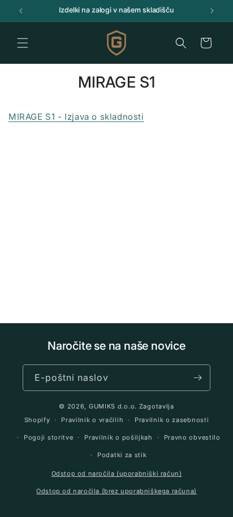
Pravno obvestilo (192, 437)
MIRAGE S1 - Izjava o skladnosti (76, 116)
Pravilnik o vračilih (92, 420)
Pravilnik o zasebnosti (172, 420)
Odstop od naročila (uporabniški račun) (116, 473)
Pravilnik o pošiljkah (118, 437)
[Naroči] (197, 377)
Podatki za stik (122, 455)
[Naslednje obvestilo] (212, 10)
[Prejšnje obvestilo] (20, 10)
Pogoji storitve (49, 437)
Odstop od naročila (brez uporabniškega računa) (116, 491)
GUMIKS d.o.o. (113, 406)
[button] (22, 43)
